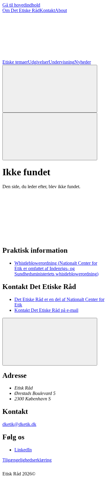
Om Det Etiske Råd (21, 10)
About (61, 10)
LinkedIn (23, 449)
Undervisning (61, 62)
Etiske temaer (15, 62)
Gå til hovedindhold (21, 5)
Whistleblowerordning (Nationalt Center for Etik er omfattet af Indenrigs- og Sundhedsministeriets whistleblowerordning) (56, 268)
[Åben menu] (49, 136)
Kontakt (47, 10)
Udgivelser (38, 62)
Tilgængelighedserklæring (27, 459)
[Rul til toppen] (49, 342)
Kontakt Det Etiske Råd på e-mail (46, 310)
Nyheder (82, 62)
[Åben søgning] (49, 89)
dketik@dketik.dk (19, 424)
